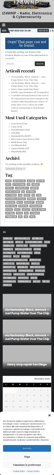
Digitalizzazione (12, 191)
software (10, 213)
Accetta (27, 448)
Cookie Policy (19, 471)
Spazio (19, 213)
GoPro (27, 195)
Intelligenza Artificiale (15, 198)
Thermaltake (11, 216)
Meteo (19, 202)
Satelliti (26, 209)
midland (39, 202)
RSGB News (16, 142)
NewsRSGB (23, 206)
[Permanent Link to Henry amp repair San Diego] (27, 357)
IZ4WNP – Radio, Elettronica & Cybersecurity (27, 15)
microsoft (29, 202)
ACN (13, 133)
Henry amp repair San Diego (25, 89)
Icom (39, 195)
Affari (8, 181)
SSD (26, 213)
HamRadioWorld (19, 136)
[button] (49, 415)
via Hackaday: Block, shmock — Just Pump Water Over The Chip (27, 311)
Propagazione (35, 206)
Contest (9, 188)
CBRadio (35, 184)
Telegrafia (35, 213)
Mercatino (10, 202)
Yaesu (32, 216)
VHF (25, 216)
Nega (27, 456)
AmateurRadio (18, 148)
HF (33, 195)
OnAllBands (16, 145)
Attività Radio (19, 184)
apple (8, 184)
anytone (40, 181)
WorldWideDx (18, 130)
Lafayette (41, 198)
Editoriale (31, 191)
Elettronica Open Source (23, 139)
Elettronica (11, 195)
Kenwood (31, 198)
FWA (20, 195)
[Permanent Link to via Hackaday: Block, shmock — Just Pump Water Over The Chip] (27, 306)
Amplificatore (19, 181)
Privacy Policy (33, 471)
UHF (20, 216)
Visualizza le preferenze (27, 465)
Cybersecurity (22, 188)
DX (23, 191)
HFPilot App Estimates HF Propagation (30, 92)
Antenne (31, 181)
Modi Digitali (11, 206)
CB (28, 184)
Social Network (38, 209)
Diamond (34, 188)
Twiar (14, 127)
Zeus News (16, 124)
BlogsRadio (16, 151)
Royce (17, 209)
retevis (9, 209)
